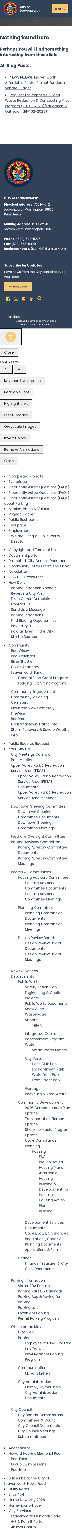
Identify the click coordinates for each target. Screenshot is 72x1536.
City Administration (34, 1381)
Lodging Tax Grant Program (42, 683)
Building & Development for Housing (53, 1189)
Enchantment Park (48, 1069)
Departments (22, 976)
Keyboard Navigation (22, 380)
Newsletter (18, 571)
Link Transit (34, 1348)
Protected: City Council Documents (39, 560)
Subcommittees (32, 1436)
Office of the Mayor (28, 1326)
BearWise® (20, 650)
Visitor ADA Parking (34, 1285)
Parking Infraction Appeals (33, 588)
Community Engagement (33, 691)
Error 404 (16, 1494)
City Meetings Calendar (31, 754)
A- (6, 369)
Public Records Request (29, 743)
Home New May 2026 (27, 1499)
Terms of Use (27, 324)
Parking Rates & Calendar (40, 1291)
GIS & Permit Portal (27, 1521)
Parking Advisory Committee (35, 842)
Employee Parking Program (48, 1343)
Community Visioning (29, 697)
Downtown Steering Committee (38, 806)
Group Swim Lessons (28, 1464)
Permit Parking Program (38, 1318)
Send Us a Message (28, 609)
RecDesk (18, 718)
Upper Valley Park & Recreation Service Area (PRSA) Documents (44, 781)
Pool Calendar (23, 656)
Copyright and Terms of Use (33, 549)
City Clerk (26, 1332)
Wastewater (35, 1014)
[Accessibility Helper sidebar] (11, 336)
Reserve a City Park (27, 593)
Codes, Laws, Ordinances (46, 1233)
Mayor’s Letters (38, 1373)
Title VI (37, 1025)
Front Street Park (46, 1080)
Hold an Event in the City (32, 631)
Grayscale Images (20, 426)
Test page (17, 525)
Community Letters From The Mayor (40, 566)
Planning (32, 1146)
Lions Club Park (44, 1063)
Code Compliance (41, 1140)
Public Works (28, 981)
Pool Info (18, 1469)
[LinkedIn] (30, 297)
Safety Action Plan (41, 987)
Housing (39, 1151)
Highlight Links (16, 403)
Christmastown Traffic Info (34, 724)
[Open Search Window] (38, 297)
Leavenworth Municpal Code (35, 1516)
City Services (20, 1510)
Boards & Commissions (31, 872)
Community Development (40, 1102)
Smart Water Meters (49, 1050)
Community (19, 645)
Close (9, 352)
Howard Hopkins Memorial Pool (35, 1453)
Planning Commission (37, 907)
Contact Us (20, 604)
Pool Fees (19, 1458)
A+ (20, 369)
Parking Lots (28, 1307)
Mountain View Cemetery (33, 708)
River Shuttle (21, 661)
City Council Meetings (37, 1431)
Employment (20, 530)
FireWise (18, 713)
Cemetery (19, 702)
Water (30, 1044)
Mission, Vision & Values (29, 508)
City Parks (33, 1058)
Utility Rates (19, 1489)
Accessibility (45, 324)
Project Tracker (22, 514)
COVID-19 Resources (26, 577)
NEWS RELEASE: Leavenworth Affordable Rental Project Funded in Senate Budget (35, 83)
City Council (21, 1409)
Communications (33, 1367)
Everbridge (18, 481)
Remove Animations (21, 449)
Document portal (23, 555)
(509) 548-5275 (28, 239)
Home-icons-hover (25, 1505)
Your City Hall (20, 749)
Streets (31, 1020)
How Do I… (17, 582)
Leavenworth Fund (27, 672)
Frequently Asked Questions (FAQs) (39, 487)
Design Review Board (36, 937)
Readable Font (16, 392)
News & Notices (24, 971)
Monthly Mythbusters (43, 1387)
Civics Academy (25, 667)
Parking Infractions (27, 615)
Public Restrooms (23, 519)
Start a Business (25, 636)
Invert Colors (15, 438)
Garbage (33, 1088)
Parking (24, 1337)
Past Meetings (23, 759)
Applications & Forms (43, 1249)
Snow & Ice (34, 1009)
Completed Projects (26, 476)
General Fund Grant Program (43, 677)
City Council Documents (39, 1425)
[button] (18, 286)
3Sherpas (50, 320)
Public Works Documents (46, 1003)
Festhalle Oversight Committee (38, 836)
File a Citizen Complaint (31, 598)
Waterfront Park (45, 1074)
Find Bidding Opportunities (33, 620)
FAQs (43, 1156)
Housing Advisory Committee (43, 877)
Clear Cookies (16, 415)
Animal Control (24, 1527)
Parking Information (28, 1280)
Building (46, 1211)
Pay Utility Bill (22, 626)
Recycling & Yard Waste (46, 1094)
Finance (25, 1258)
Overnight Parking (33, 1313)
